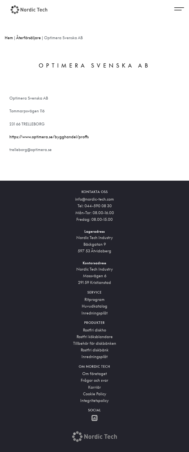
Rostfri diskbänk (95, 350)
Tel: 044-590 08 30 (95, 205)
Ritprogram (94, 299)
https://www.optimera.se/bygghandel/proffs (49, 136)
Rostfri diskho (94, 330)
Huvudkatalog (94, 306)
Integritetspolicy (94, 400)
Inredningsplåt (94, 313)
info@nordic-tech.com (94, 199)
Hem (9, 37)
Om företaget (94, 373)
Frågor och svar (94, 380)
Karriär (94, 387)
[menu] (179, 9)
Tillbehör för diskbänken (94, 343)
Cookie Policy (94, 393)
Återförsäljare (28, 37)
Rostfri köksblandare (95, 336)
